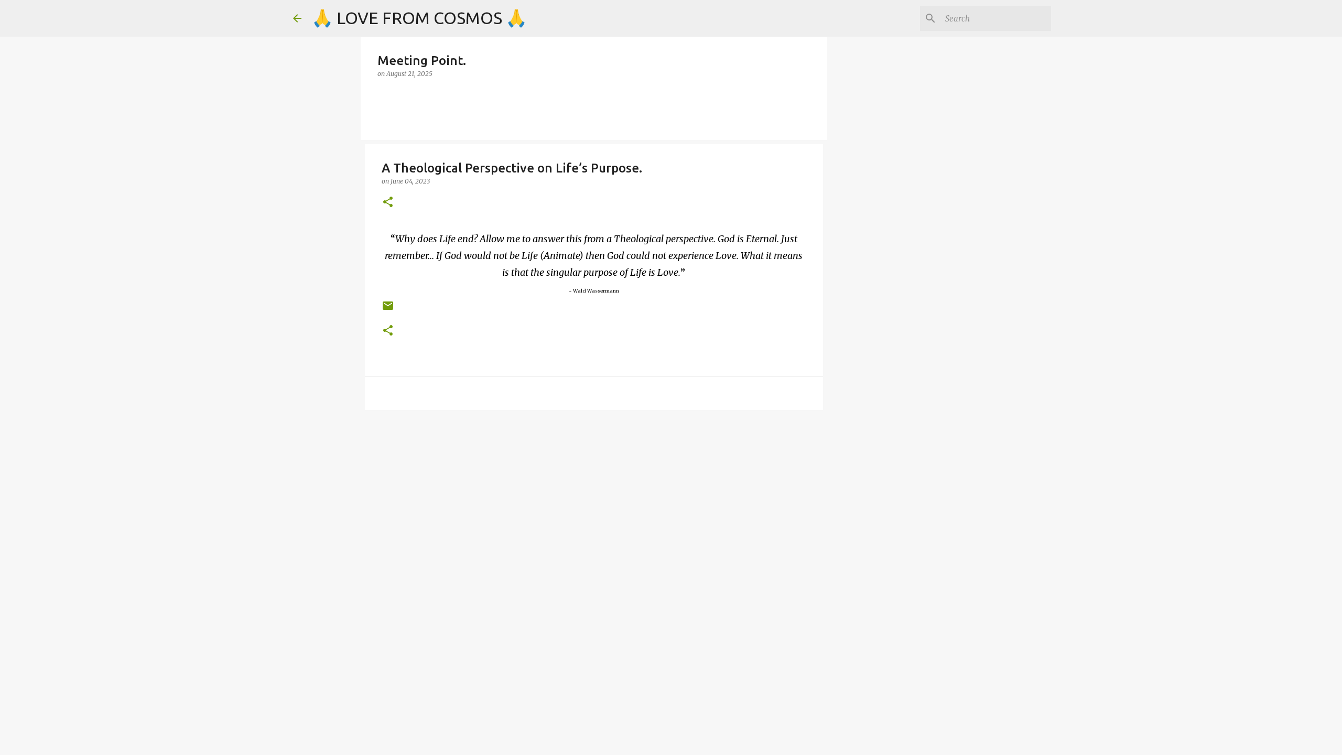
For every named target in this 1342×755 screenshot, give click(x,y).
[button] (388, 203)
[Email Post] (388, 309)
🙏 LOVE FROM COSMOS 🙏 (419, 17)
